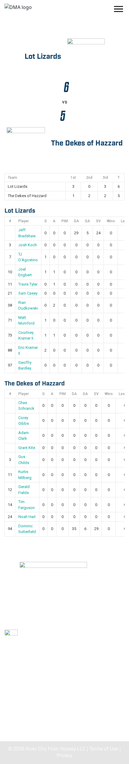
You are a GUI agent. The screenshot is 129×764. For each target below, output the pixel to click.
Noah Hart (27, 516)
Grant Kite (26, 447)
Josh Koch (27, 245)
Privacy (65, 756)
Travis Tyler (28, 284)
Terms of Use (103, 749)
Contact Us (64, 720)
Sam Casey (28, 293)
